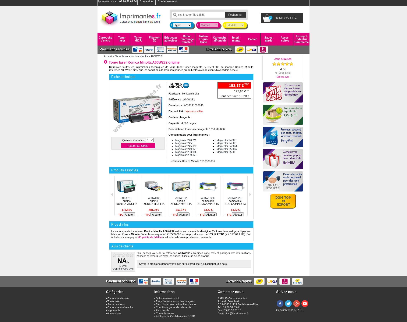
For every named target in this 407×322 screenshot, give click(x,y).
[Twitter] (288, 307)
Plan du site (162, 310)
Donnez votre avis (123, 268)
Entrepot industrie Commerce (301, 39)
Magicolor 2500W (227, 149)
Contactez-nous (165, 313)
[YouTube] (305, 307)
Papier (252, 39)
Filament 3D (154, 39)
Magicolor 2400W (185, 140)
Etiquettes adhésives (170, 39)
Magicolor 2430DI (227, 140)
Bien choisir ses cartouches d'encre (176, 304)
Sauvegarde (268, 39)
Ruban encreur (116, 304)
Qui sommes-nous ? (167, 298)
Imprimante (236, 39)
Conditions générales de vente (173, 307)
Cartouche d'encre (105, 39)
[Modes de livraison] (283, 115)
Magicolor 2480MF (227, 146)
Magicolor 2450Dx (186, 146)
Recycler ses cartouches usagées (175, 301)
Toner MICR (138, 39)
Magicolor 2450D (227, 143)
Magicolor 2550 (226, 152)
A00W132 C (208, 198)
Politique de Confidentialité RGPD (175, 316)
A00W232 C (235, 198)
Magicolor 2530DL (186, 152)
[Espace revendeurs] (283, 181)
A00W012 (154, 198)
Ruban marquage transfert (187, 39)
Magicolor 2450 (184, 143)
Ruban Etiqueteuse (203, 39)
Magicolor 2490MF (186, 149)
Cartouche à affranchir (120, 307)
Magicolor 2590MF (186, 155)
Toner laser (121, 39)
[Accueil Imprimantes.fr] (130, 18)
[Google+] (296, 307)
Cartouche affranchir (219, 39)
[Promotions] (283, 92)
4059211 (127, 198)
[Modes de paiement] (283, 137)
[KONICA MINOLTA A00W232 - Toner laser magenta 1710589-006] (137, 134)
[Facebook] (280, 307)
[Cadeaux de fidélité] (283, 159)
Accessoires (285, 39)
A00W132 (181, 198)
